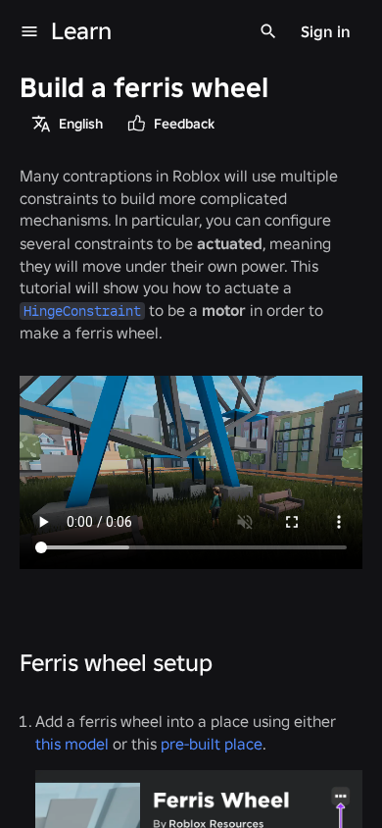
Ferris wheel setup (116, 662)
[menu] (29, 31)
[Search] (268, 31)
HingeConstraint (82, 311)
